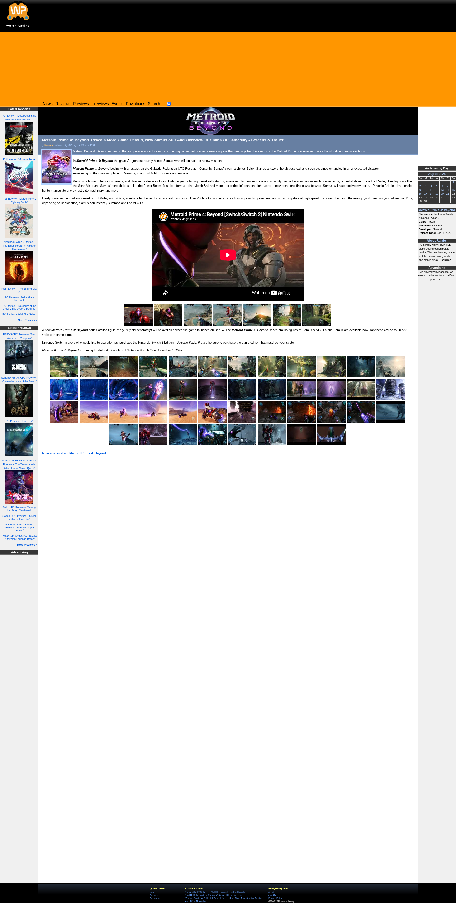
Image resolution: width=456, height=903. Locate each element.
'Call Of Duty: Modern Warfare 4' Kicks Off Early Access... (214, 895)
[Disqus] (228, 520)
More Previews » (27, 544)
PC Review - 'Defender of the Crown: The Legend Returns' (19, 307)
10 (425, 189)
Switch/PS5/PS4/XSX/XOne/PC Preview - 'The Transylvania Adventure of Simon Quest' (19, 464)
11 (431, 189)
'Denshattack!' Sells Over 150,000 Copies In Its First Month (215, 892)
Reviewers (155, 898)
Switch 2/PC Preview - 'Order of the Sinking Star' (19, 517)
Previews (81, 104)
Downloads (135, 104)
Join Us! (272, 895)
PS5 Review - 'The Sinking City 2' (19, 290)
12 (436, 189)
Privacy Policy (275, 898)
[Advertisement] (228, 65)
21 (447, 193)
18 (431, 193)
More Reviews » (27, 320)
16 (420, 193)
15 (453, 189)
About (271, 892)
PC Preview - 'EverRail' (19, 421)
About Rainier (437, 240)
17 (425, 193)
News (152, 892)
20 (442, 193)
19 (436, 193)
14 (447, 189)
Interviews (100, 104)
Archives (154, 895)
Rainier (48, 145)
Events (117, 104)
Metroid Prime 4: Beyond (436, 210)
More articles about (74, 453)
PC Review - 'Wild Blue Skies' (19, 314)
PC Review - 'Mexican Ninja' (19, 159)
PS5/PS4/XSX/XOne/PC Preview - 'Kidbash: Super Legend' (19, 527)
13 (442, 189)
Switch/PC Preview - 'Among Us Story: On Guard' (19, 509)
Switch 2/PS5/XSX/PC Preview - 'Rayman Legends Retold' (19, 537)
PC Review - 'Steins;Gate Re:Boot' (19, 299)
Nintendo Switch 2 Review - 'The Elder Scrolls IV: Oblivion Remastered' (19, 245)
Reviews (63, 104)
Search (154, 104)
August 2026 (437, 174)
